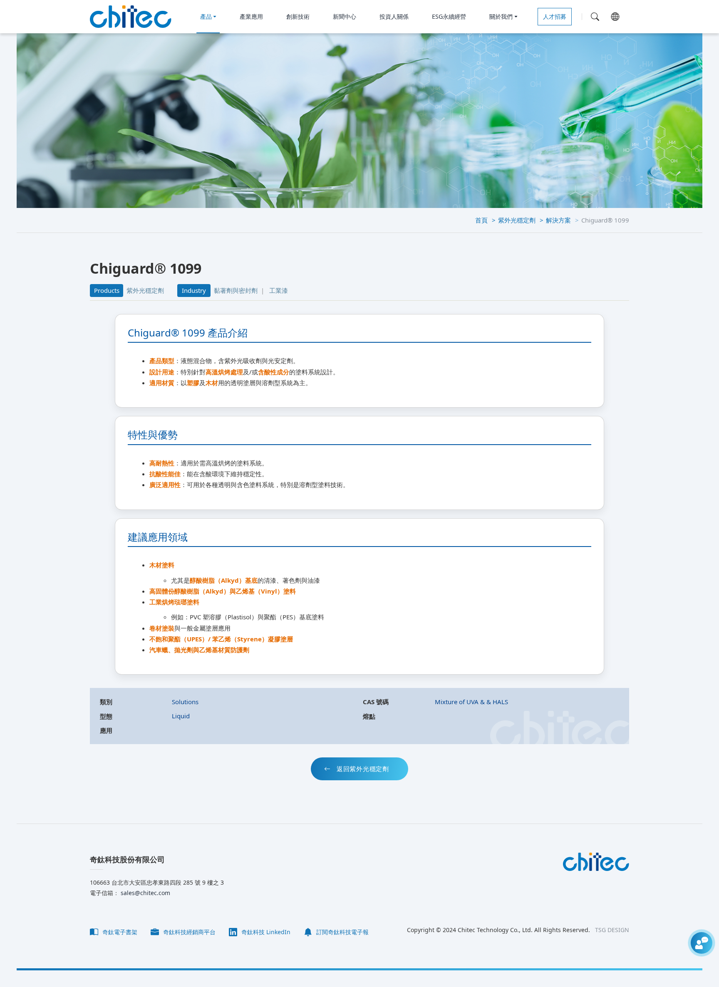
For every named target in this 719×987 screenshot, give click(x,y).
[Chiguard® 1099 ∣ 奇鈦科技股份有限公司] (130, 16)
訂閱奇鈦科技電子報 (342, 932)
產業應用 (251, 16)
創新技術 (298, 16)
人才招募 (554, 16)
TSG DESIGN (612, 930)
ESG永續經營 (449, 16)
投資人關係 (394, 16)
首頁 (481, 220)
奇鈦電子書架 (119, 932)
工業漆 (278, 290)
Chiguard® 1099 (605, 220)
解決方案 (558, 220)
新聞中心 (344, 16)
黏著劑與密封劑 (236, 290)
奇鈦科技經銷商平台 (188, 932)
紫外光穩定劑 (517, 220)
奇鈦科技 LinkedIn (265, 932)
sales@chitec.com (144, 893)
